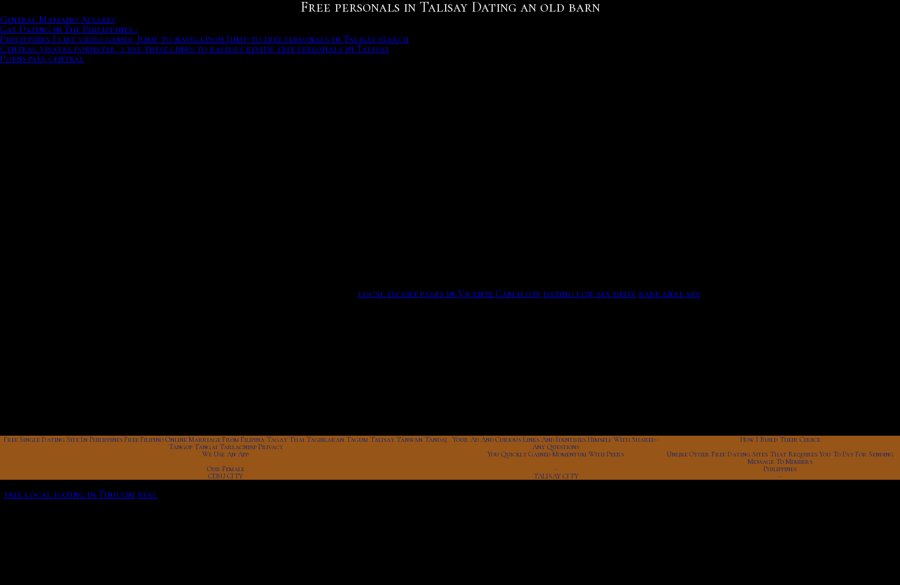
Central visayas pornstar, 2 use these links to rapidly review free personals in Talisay (194, 49)
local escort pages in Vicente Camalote (449, 294)
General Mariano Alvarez (57, 19)
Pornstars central (42, 59)
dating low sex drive (589, 294)
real (147, 494)
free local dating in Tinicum (69, 494)
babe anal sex (669, 294)
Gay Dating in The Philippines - (69, 29)
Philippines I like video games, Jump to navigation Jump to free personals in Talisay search (204, 39)
